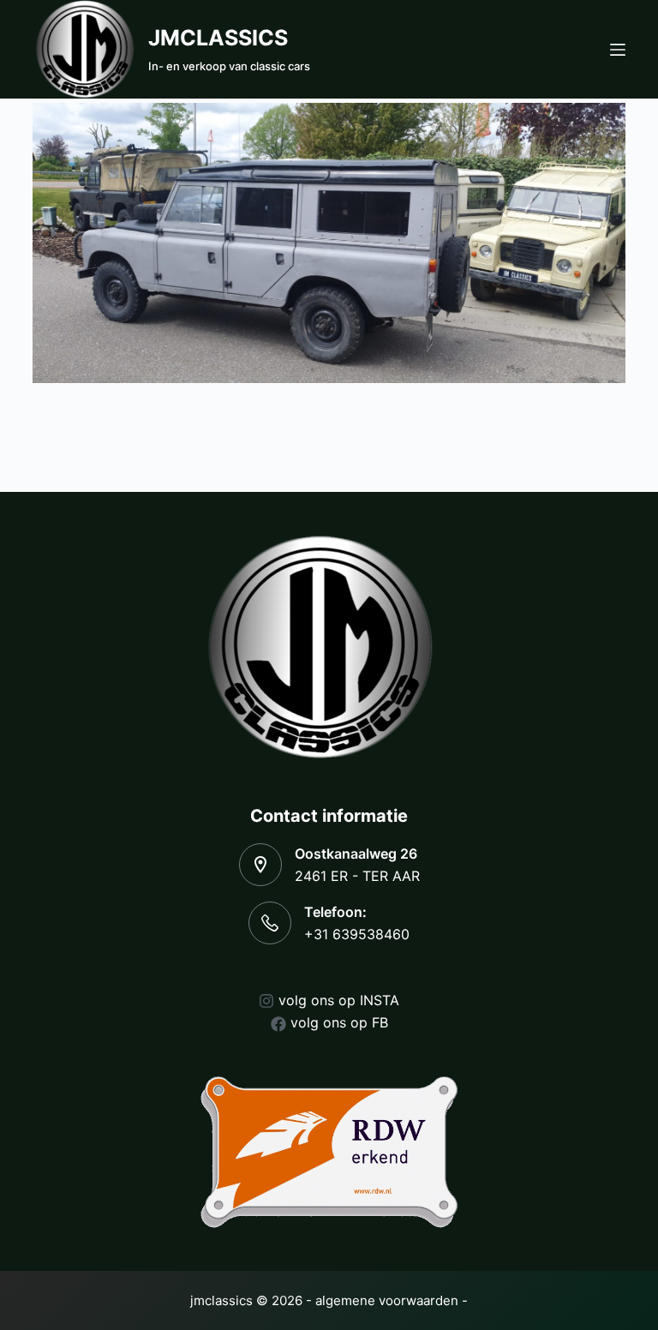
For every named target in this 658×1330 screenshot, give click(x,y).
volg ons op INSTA (338, 1000)
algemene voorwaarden (386, 1300)
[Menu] (617, 49)
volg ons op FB (339, 1022)
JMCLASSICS (218, 38)
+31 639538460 (357, 934)
